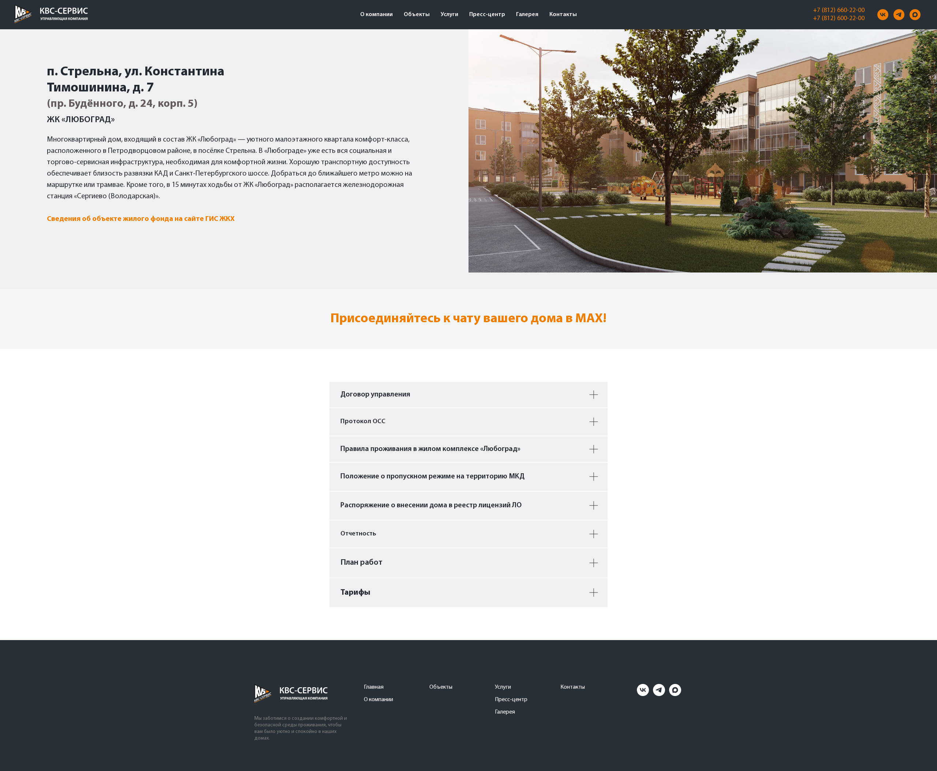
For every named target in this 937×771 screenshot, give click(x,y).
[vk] (882, 14)
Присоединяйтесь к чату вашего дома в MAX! (468, 319)
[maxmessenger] (915, 14)
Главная (374, 687)
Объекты (417, 15)
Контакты (563, 15)
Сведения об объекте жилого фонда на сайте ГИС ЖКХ (141, 219)
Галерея (527, 15)
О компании (376, 15)
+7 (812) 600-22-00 (839, 18)
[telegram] (898, 14)
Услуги (449, 15)
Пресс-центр (487, 15)
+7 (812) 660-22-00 (839, 10)
